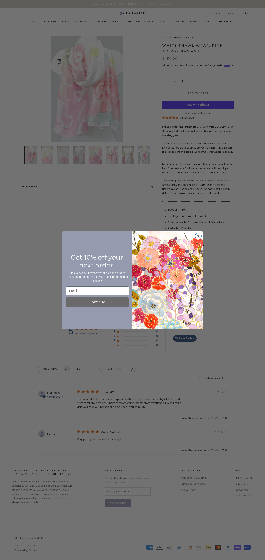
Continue (97, 302)
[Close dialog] (198, 236)
